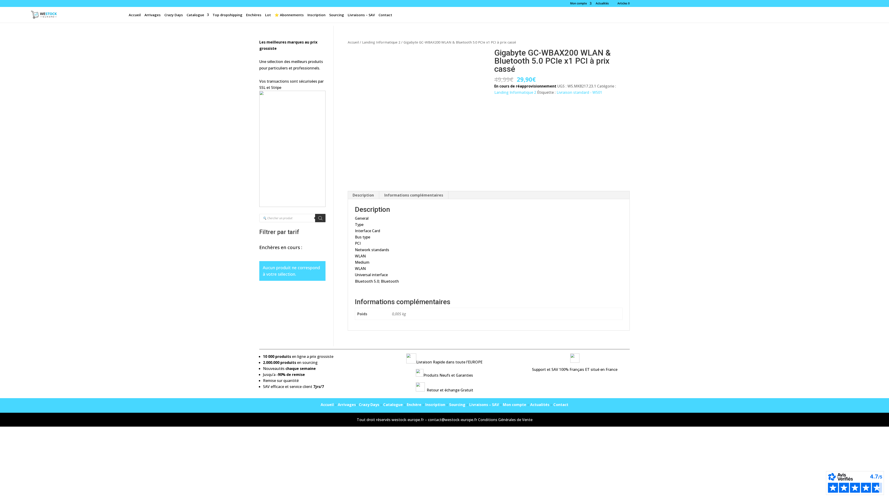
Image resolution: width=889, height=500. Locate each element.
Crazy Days (173, 15)
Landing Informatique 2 (381, 42)
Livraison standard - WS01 (579, 92)
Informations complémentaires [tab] (413, 195)
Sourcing (336, 15)
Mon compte (578, 3)
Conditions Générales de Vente (505, 419)
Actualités (602, 3)
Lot (268, 15)
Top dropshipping (227, 15)
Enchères (253, 15)
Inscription (316, 15)
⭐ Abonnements (289, 15)
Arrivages (152, 15)
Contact (385, 15)
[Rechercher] (320, 218)
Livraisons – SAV (361, 15)
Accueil (135, 15)
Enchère (414, 404)
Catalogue (195, 15)
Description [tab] (363, 195)
